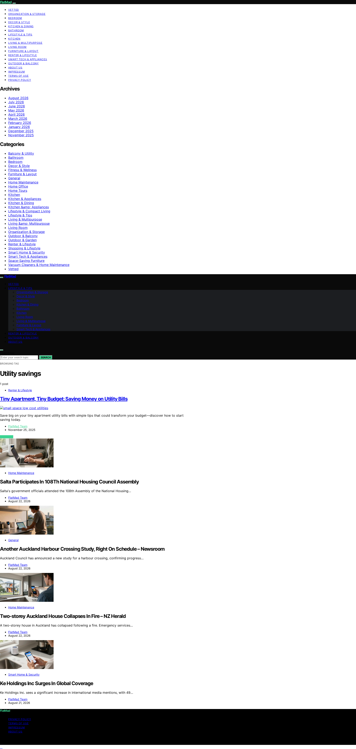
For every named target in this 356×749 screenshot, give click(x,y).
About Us (15, 67)
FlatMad (6, 2)
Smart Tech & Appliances (27, 59)
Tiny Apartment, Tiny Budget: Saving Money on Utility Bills (63, 399)
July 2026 (16, 102)
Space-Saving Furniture (26, 261)
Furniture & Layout (23, 51)
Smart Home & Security (26, 252)
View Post (6, 436)
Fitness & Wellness (22, 170)
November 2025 (21, 135)
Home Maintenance (23, 182)
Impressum (16, 71)
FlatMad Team (17, 426)
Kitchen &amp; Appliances (28, 207)
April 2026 (16, 114)
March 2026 (17, 118)
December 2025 (21, 131)
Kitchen (14, 38)
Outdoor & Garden (22, 240)
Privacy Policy (19, 79)
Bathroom (16, 30)
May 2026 (16, 110)
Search (46, 357)
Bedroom (15, 18)
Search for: (7, 353)
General (14, 178)
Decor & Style (19, 22)
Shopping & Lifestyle (24, 248)
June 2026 (16, 106)
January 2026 (19, 127)
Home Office (18, 186)
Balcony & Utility (21, 153)
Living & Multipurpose (25, 42)
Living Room (17, 46)
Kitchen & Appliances (24, 199)
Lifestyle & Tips (20, 34)
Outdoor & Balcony (23, 63)
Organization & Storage (27, 13)
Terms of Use (18, 75)
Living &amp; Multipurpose (29, 223)
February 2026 (19, 123)
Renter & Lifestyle (22, 55)
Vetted (13, 9)
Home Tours (17, 190)
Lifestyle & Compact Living (29, 211)
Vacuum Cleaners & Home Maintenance (38, 265)
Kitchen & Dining (21, 26)
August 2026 (18, 98)
